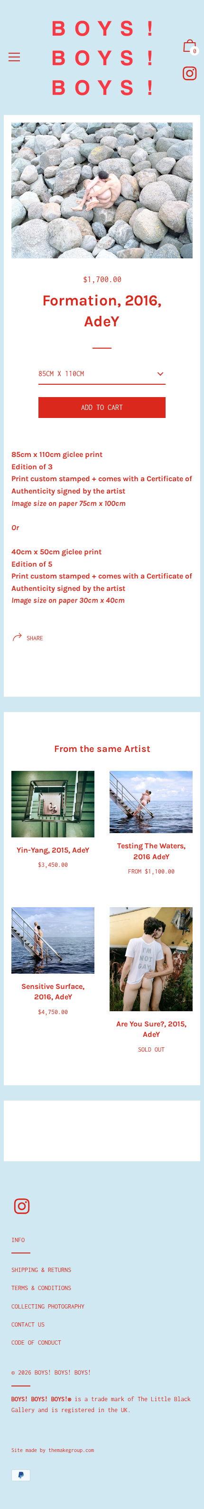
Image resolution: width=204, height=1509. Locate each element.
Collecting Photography (47, 1306)
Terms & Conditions (41, 1287)
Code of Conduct (36, 1342)
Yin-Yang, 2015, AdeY (53, 849)
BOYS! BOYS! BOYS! (63, 1372)
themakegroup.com (71, 1450)
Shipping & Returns (41, 1269)
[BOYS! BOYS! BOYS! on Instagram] (189, 73)
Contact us (28, 1324)
